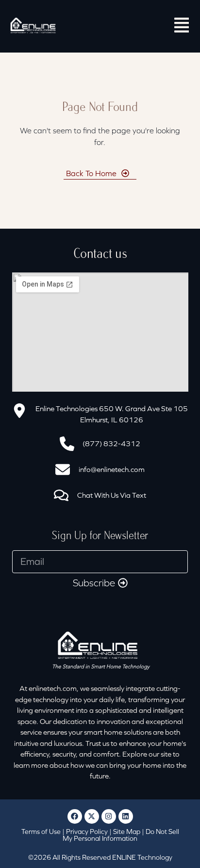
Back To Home (91, 173)
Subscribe (94, 583)
